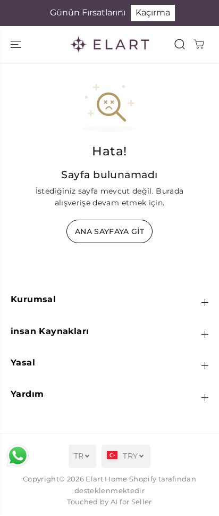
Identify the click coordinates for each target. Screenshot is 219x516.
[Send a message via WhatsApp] (17, 455)
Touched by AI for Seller (109, 502)
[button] (17, 44)
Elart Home (106, 479)
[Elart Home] (109, 44)
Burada (169, 191)
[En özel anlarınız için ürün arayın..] (179, 44)
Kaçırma (153, 12)
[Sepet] (198, 44)
